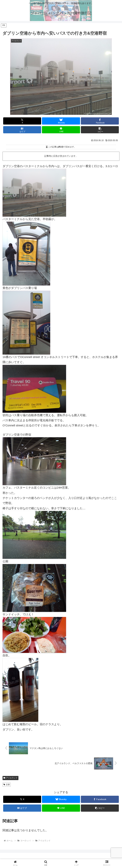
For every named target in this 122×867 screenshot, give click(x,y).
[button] (100, 129)
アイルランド (11, 778)
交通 (8, 784)
